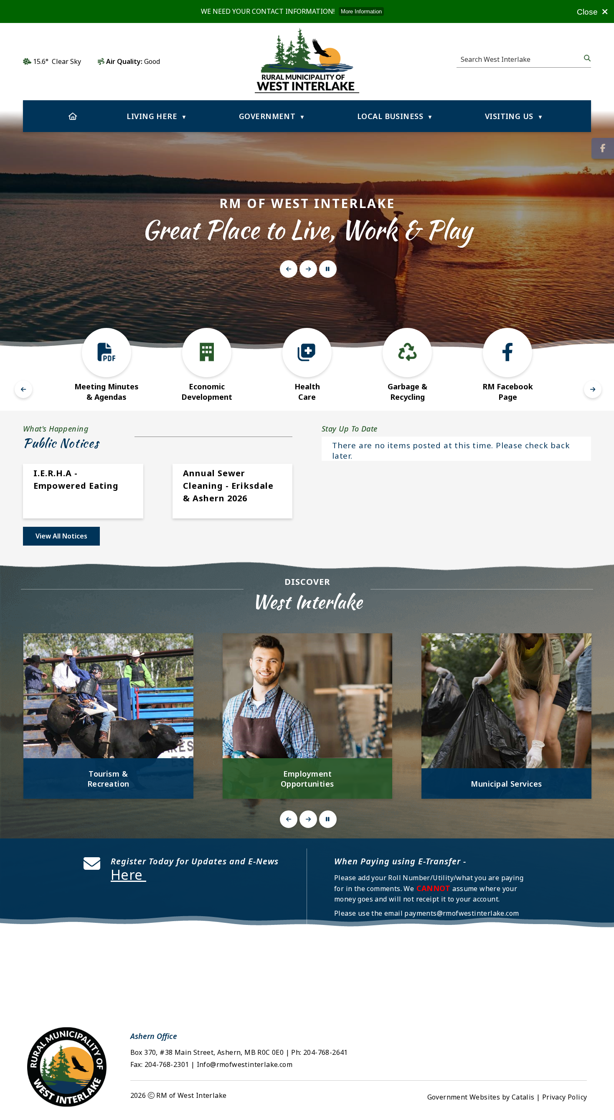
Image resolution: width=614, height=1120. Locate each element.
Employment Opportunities (108, 779)
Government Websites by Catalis (481, 1097)
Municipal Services (307, 784)
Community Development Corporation (506, 779)
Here (128, 875)
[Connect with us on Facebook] (602, 148)
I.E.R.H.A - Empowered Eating (76, 479)
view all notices (61, 536)
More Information (361, 11)
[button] (586, 58)
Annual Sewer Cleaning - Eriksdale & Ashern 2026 (228, 485)
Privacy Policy (564, 1097)
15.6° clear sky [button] (57, 61)
